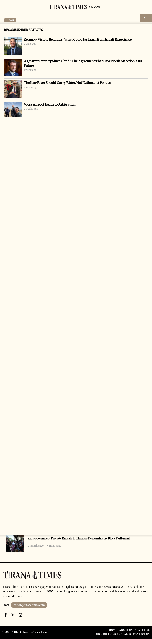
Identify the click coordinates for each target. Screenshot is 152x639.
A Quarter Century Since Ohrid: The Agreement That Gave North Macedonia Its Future (83, 63)
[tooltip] (5, 615)
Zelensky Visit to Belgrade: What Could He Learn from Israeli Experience (78, 39)
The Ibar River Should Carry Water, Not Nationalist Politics (67, 82)
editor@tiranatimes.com (29, 605)
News (10, 20)
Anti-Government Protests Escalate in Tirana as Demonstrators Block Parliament (79, 538)
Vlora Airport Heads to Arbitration (49, 104)
